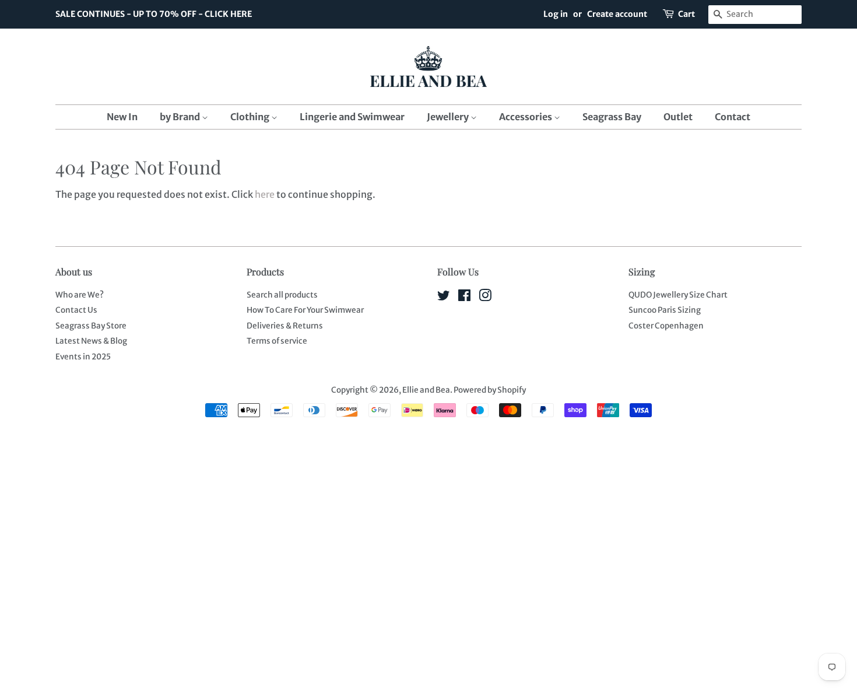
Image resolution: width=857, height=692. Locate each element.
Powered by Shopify (490, 390)
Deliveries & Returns (285, 326)
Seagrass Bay (611, 117)
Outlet (678, 117)
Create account (617, 14)
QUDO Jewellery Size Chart (678, 295)
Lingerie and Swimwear (352, 117)
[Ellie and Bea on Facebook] (464, 298)
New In (122, 117)
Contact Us (76, 310)
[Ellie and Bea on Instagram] (485, 298)
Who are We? (79, 295)
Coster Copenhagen (666, 326)
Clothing (250, 117)
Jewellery (448, 117)
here (265, 194)
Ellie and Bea (426, 390)
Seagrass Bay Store (91, 326)
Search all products (282, 295)
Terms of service (277, 341)
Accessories (526, 117)
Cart (686, 14)
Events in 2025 (83, 357)
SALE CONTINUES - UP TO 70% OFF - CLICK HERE (153, 14)
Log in (555, 14)
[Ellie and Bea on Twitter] (443, 298)
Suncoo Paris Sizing (664, 310)
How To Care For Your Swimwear (305, 310)
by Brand (181, 117)
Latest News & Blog (91, 341)
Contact (732, 117)
